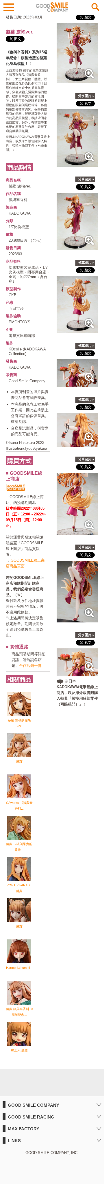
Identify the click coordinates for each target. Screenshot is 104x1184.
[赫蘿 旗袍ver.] (77, 80)
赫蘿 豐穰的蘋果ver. (19, 723)
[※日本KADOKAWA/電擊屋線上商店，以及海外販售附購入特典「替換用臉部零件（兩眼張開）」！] (77, 673)
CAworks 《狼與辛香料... (19, 805)
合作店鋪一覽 (30, 665)
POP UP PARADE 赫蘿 (19, 888)
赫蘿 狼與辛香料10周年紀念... (19, 1011)
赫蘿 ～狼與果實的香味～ (19, 846)
